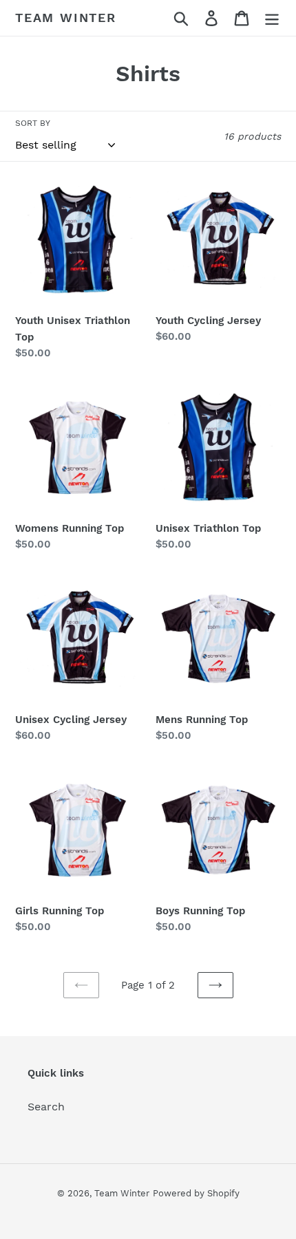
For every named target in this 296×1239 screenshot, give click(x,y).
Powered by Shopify (196, 1193)
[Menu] (272, 18)
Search (46, 1106)
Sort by (32, 123)
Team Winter (65, 17)
